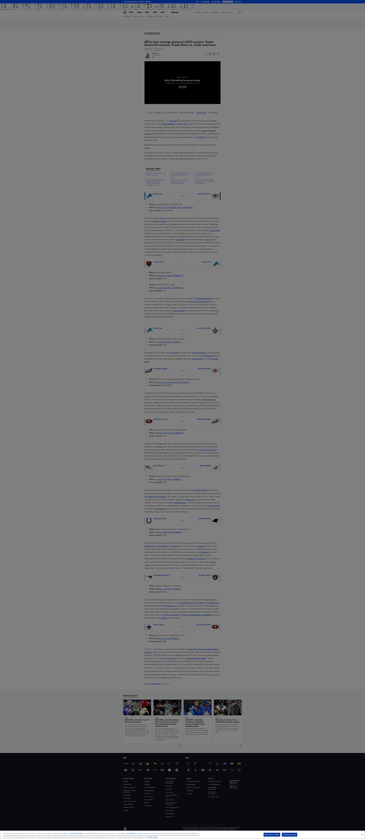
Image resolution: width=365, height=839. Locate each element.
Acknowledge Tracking (289, 834)
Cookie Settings (153, 837)
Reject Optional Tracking (272, 834)
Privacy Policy (131, 833)
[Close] (362, 835)
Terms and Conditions (76, 833)
